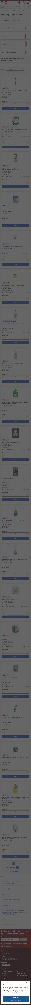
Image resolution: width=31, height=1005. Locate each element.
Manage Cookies (16, 1001)
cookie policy (14, 992)
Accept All (16, 997)
